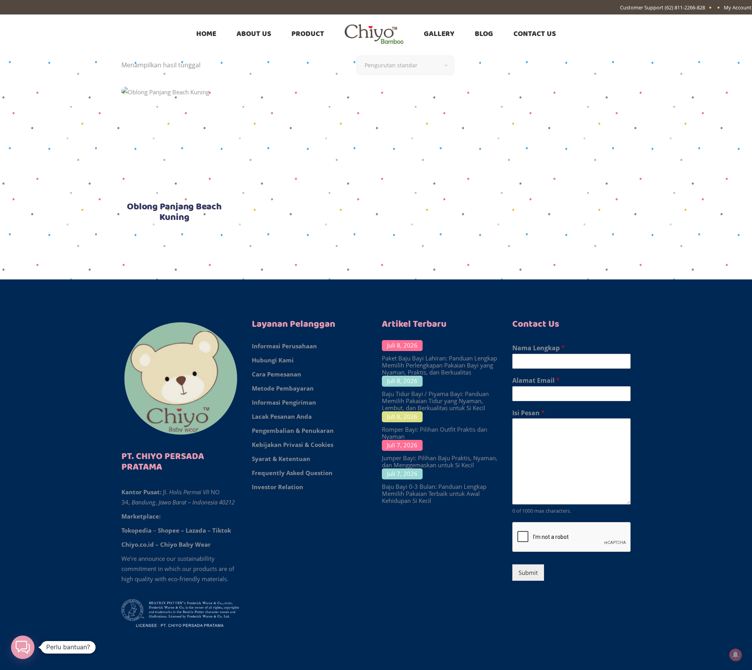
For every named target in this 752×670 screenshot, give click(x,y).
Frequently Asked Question (292, 473)
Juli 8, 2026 (402, 345)
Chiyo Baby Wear (185, 544)
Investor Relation (277, 487)
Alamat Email (536, 380)
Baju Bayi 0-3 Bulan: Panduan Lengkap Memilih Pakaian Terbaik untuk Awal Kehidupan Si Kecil (434, 493)
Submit (528, 572)
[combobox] (405, 65)
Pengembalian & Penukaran (293, 430)
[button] (22, 647)
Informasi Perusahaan (284, 346)
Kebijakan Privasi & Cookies (292, 444)
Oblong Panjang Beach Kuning (174, 212)
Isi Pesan (528, 413)
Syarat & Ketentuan (281, 459)
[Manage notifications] (735, 654)
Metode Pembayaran (283, 388)
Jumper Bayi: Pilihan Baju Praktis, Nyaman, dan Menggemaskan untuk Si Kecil (439, 461)
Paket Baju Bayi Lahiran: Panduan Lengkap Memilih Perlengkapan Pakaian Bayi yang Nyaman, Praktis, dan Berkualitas (439, 365)
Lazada (196, 530)
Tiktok (221, 530)
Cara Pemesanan (276, 374)
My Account (738, 7)
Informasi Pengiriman (284, 402)
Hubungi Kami (273, 360)
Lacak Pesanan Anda (282, 416)
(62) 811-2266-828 (685, 7)
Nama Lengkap (538, 348)
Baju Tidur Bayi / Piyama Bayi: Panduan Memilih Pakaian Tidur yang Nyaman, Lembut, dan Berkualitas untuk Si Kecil (435, 401)
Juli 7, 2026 (402, 445)
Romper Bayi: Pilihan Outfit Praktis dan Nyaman (434, 432)
